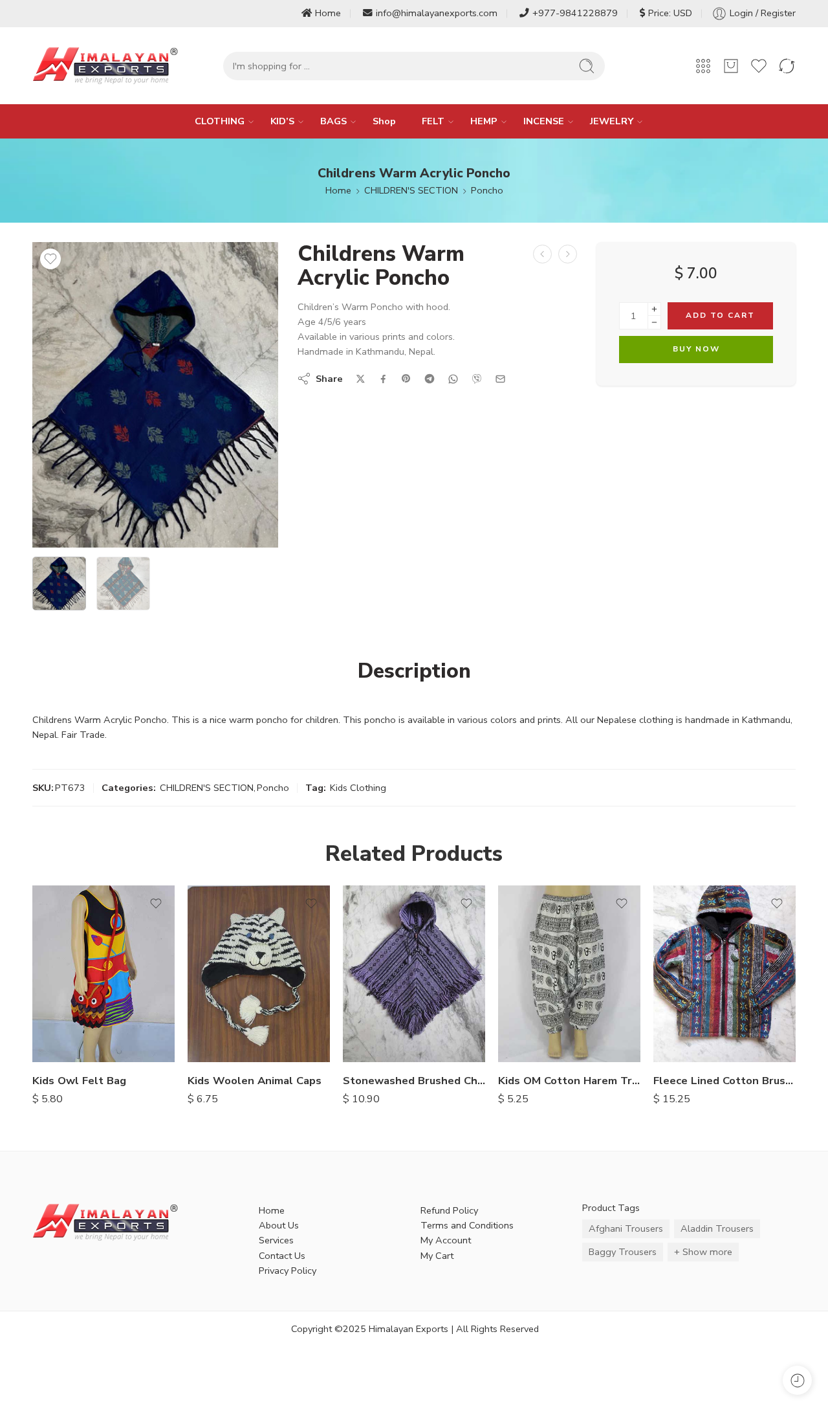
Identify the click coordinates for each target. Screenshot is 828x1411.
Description (414, 671)
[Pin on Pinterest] (406, 378)
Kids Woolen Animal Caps (254, 1080)
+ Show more (703, 1251)
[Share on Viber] (477, 378)
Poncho (487, 190)
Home (328, 12)
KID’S (282, 121)
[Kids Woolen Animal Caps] (259, 973)
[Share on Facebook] (383, 379)
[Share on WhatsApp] (453, 378)
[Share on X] (360, 379)
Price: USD (670, 12)
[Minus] (654, 322)
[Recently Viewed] (797, 1380)
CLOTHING (220, 121)
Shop (384, 121)
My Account (445, 1240)
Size (507, 964)
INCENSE (543, 121)
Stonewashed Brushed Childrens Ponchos (414, 1080)
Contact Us (282, 1255)
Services (276, 1240)
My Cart (436, 1255)
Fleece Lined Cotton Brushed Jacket (724, 1080)
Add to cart (720, 315)
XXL (534, 982)
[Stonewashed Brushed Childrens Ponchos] (414, 973)
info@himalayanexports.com (436, 12)
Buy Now (696, 349)
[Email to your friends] (500, 378)
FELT (433, 121)
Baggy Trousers (623, 1251)
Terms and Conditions (467, 1225)
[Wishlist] (50, 259)
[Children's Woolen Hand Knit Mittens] (567, 254)
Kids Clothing (358, 787)
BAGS (333, 121)
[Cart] (731, 66)
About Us (279, 1225)
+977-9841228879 (575, 12)
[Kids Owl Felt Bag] (103, 973)
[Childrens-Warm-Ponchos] (155, 395)
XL (688, 1043)
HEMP (483, 121)
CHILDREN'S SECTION (411, 190)
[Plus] (654, 309)
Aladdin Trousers (717, 1228)
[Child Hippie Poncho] (542, 254)
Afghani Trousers (626, 1228)
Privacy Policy (287, 1270)
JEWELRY (611, 121)
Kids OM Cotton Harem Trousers (569, 1080)
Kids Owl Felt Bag (79, 1080)
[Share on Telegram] (429, 378)
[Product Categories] (703, 66)
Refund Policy (449, 1210)
